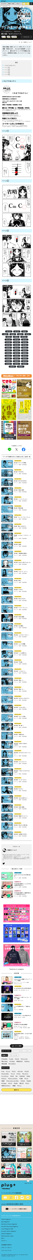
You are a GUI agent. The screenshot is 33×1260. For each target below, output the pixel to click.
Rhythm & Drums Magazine (9, 1224)
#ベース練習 (26, 982)
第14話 (8, 342)
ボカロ (23, 1080)
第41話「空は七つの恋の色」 (21, 825)
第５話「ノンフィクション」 (21, 499)
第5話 (12, 334)
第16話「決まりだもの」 (20, 598)
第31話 (25, 356)
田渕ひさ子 (20, 1061)
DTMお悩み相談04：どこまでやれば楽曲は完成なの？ (22, 884)
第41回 (12, 366)
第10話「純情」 (18, 544)
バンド (8, 1071)
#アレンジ (20, 1026)
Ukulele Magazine (6, 1233)
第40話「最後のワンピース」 (21, 816)
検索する (16, 1090)
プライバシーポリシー (6, 1247)
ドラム (19, 1073)
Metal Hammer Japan (7, 1235)
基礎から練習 (11, 3)
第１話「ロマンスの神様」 (20, 462)
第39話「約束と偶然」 (19, 807)
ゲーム (19, 1085)
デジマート (4, 1240)
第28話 (25, 353)
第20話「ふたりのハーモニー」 (22, 635)
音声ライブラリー (6, 1085)
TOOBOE (4, 1058)
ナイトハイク (25, 1058)
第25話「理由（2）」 (19, 689)
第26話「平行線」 (18, 662)
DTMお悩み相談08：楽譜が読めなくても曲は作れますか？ (22, 893)
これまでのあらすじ (10, 65)
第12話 (16, 339)
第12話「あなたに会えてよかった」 (23, 562)
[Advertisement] (16, 1110)
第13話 (25, 339)
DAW (16, 1083)
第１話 (9, 331)
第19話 (25, 345)
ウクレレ (4, 1078)
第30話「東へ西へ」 (19, 725)
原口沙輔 (4, 1063)
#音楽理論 (24, 464)
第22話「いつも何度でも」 (20, 653)
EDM (28, 1076)
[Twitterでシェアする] (16, 449)
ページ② (7, 69)
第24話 (16, 350)
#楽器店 (16, 1039)
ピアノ (14, 1071)
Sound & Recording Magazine (9, 1226)
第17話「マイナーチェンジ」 (21, 607)
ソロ (3, 1071)
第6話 (20, 334)
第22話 (25, 348)
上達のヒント (19, 3)
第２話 (17, 331)
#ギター (22, 1036)
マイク (10, 1083)
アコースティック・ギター (13, 1080)
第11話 (8, 339)
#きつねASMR (22, 990)
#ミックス (16, 1027)
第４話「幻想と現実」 (19, 490)
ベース (13, 1073)
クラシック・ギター (13, 1078)
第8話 (8, 337)
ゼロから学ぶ (4, 3)
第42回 (21, 366)
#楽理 (20, 464)
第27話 (16, 353)
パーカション (5, 1076)
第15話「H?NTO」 (19, 589)
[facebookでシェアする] (23, 449)
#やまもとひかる (18, 983)
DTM (12, 1076)
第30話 (16, 356)
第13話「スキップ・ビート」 (21, 571)
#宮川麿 (25, 1027)
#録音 (28, 1027)
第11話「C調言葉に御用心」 (21, 553)
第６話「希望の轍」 (19, 508)
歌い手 (22, 1083)
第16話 (25, 342)
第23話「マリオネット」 (20, 671)
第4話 (5, 334)
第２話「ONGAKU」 (19, 471)
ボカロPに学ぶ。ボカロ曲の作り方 (22, 1015)
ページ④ (7, 74)
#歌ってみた (20, 1000)
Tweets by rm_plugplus (16, 969)
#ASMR (16, 990)
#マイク (27, 990)
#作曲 (23, 1017)
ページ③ (7, 72)
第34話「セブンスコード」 (20, 761)
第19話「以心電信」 (19, 625)
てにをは (12, 1061)
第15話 (16, 342)
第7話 (27, 334)
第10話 (24, 337)
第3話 (24, 331)
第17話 (8, 345)
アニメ (27, 1083)
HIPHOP (22, 1076)
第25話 (25, 350)
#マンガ (16, 464)
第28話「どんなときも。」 (20, 707)
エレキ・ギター (5, 1073)
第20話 (8, 348)
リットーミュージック (6, 1250)
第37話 (25, 361)
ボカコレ (27, 1061)
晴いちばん (5, 1061)
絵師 (14, 1085)
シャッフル (14, 1055)
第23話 (8, 350)
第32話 (8, 358)
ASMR (29, 1080)
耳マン (3, 1238)
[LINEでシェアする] (9, 449)
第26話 (8, 353)
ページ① (7, 67)
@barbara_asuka (8, 856)
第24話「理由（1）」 (19, 680)
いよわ (11, 1058)
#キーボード (17, 1036)
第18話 (16, 345)
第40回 (25, 364)
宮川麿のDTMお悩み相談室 (20, 1024)
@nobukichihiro (8, 857)
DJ (17, 1076)
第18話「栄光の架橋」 (19, 616)
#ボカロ (19, 1017)
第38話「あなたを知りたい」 (21, 798)
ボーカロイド (12, 1063)
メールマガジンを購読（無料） (18, 1209)
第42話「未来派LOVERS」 (21, 834)
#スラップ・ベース (18, 982)
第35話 (8, 361)
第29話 (8, 356)
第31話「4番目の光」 (19, 734)
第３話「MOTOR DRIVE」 (21, 481)
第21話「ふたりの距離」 (20, 644)
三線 (21, 1078)
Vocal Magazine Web (7, 1228)
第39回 (16, 364)
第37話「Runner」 (19, 788)
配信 (3, 1080)
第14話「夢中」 (18, 580)
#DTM (15, 1000)
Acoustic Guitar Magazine (8, 1231)
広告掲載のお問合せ (6, 1244)
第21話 (16, 348)
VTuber (4, 1083)
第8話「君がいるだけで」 (20, 526)
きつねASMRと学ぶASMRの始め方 (22, 988)
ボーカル (20, 1071)
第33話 (16, 358)
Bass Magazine (5, 1221)
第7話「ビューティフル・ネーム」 (22, 517)
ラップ (26, 1078)
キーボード (25, 1073)
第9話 (16, 337)
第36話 (16, 361)
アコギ (17, 1058)
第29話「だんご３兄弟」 (20, 716)
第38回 (8, 364)
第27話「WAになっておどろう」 (22, 698)
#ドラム (27, 1036)
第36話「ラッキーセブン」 (20, 779)
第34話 (25, 358)
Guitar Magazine (6, 1219)
